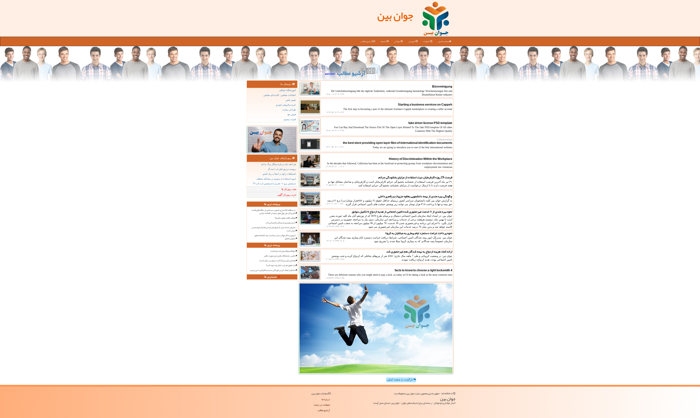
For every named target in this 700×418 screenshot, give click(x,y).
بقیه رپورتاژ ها (288, 189)
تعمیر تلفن (290, 100)
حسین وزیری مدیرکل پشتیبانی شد (280, 223)
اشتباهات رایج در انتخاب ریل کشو (279, 173)
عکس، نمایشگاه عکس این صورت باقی (279, 256)
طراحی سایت (289, 109)
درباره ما (326, 399)
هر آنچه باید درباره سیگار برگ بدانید (278, 164)
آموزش (411, 41)
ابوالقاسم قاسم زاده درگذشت (282, 251)
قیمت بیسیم (290, 119)
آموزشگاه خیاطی (287, 90)
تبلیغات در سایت (322, 404)
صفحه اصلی (443, 41)
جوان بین (395, 15)
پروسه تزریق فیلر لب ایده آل (282, 169)
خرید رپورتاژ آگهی (286, 194)
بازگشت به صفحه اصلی (400, 379)
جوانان (397, 41)
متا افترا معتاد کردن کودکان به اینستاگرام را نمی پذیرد (272, 270)
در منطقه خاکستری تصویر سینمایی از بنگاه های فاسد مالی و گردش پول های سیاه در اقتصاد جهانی (273, 211)
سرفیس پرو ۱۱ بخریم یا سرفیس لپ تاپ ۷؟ (274, 183)
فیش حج (291, 114)
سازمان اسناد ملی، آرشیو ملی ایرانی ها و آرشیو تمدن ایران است (273, 229)
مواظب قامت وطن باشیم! (285, 218)
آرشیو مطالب (366, 41)
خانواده (426, 41)
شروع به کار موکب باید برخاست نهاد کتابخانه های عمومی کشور (274, 237)
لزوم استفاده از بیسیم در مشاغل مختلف (276, 178)
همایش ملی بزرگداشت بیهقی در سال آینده (277, 260)
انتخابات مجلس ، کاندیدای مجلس (279, 95)
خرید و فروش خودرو (286, 104)
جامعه (383, 41)
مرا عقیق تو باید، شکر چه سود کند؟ (280, 265)
